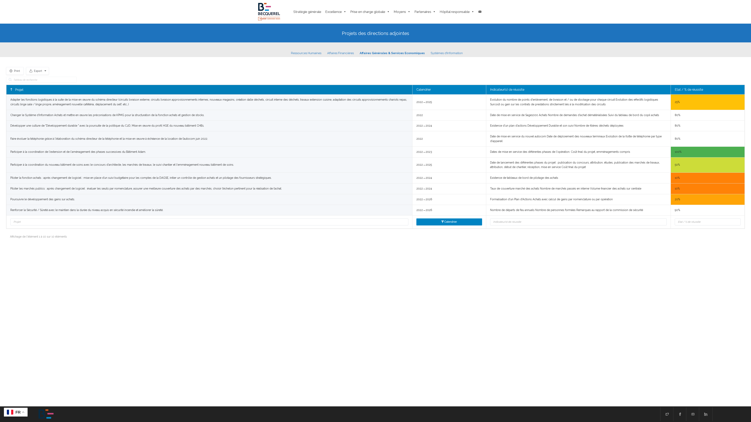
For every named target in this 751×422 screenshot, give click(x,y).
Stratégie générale (307, 12)
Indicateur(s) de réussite (507, 89)
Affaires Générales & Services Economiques (392, 53)
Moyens (400, 12)
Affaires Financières (340, 53)
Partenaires (422, 12)
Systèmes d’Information (447, 53)
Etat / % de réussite (689, 89)
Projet (18, 90)
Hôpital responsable (455, 12)
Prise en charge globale (367, 12)
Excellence (333, 12)
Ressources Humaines (306, 53)
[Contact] (479, 12)
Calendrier (423, 89)
